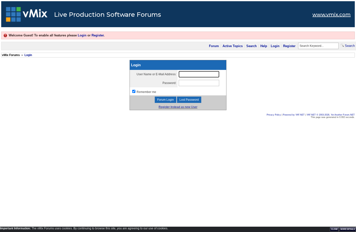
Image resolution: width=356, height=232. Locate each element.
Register (98, 35)
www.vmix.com (331, 14)
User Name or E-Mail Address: (156, 74)
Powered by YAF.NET (294, 115)
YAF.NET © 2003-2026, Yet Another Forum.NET (331, 115)
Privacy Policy (274, 115)
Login (82, 35)
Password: (169, 83)
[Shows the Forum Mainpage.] (26, 16)
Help (263, 46)
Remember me (146, 92)
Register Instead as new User (178, 107)
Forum (214, 46)
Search (251, 46)
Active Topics (233, 46)
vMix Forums (11, 55)
